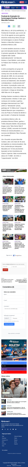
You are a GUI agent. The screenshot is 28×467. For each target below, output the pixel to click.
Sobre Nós (9, 465)
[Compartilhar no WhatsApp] (14, 26)
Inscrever (5, 269)
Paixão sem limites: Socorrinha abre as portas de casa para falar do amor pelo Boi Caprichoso (19, 190)
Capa (3, 436)
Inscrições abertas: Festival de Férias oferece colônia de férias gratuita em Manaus (7, 190)
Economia (4, 443)
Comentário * (6, 306)
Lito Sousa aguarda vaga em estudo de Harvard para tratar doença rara (13, 395)
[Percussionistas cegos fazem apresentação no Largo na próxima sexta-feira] (8, 237)
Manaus (15, 440)
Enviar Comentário (9, 324)
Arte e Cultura (7, 10)
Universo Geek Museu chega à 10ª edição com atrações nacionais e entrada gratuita (20, 245)
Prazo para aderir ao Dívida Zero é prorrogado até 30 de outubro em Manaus (16, 402)
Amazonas (4, 438)
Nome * (5, 294)
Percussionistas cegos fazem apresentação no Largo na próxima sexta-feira (7, 245)
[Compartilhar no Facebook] (9, 26)
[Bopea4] (8, 2)
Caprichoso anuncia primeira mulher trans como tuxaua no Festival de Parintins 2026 (20, 227)
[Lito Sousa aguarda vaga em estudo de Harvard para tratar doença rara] (14, 388)
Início (2, 10)
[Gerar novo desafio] (10, 318)
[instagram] (8, 429)
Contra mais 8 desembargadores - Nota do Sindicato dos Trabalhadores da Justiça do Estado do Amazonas (16, 408)
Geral (3, 445)
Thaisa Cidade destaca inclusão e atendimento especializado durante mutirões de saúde (16, 414)
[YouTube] (13, 429)
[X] (5, 429)
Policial (15, 438)
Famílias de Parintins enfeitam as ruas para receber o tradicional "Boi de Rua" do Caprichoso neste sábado (8, 227)
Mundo (15, 441)
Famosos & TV (5, 440)
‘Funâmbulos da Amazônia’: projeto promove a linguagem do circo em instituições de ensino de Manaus (19, 209)
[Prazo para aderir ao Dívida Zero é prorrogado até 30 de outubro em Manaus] (3, 401)
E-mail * (5, 300)
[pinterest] (10, 429)
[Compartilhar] (19, 26)
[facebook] (2, 429)
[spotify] (16, 429)
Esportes (16, 443)
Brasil (3, 441)
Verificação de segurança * (9, 315)
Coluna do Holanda (18, 436)
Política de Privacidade (16, 465)
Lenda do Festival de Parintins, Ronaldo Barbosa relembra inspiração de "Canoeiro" (8, 208)
